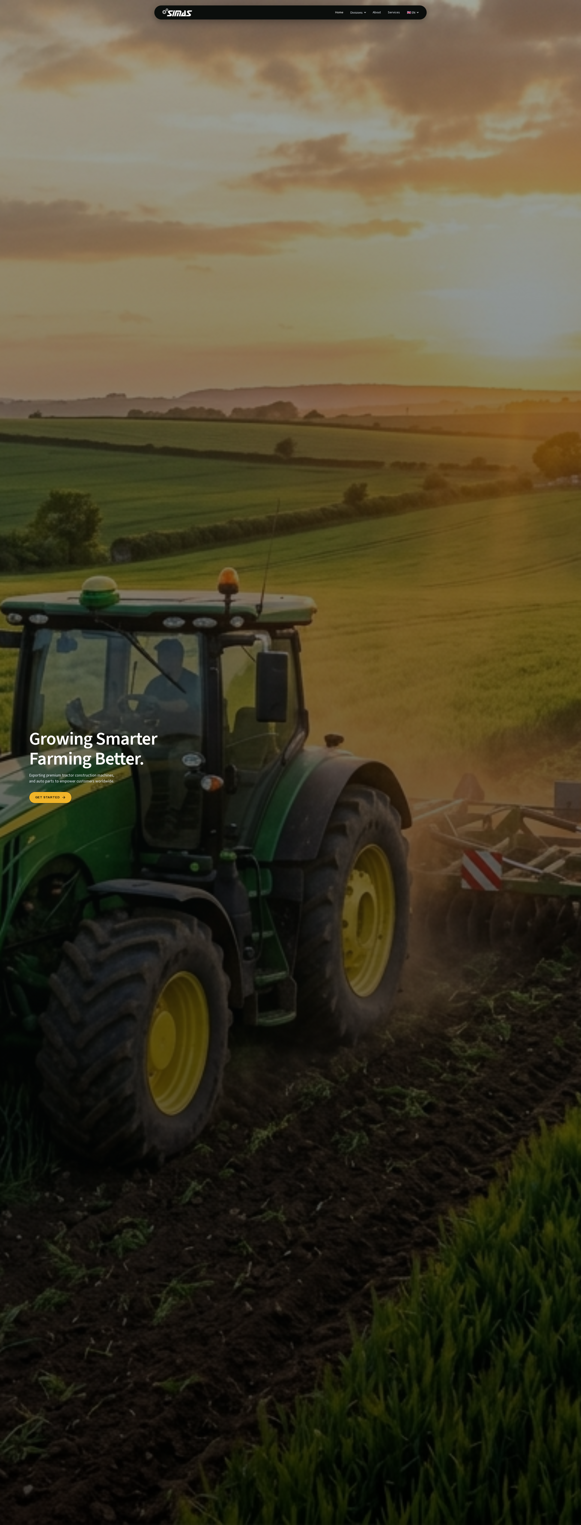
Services (394, 12)
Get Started (47, 797)
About (377, 12)
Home (339, 12)
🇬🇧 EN (411, 12)
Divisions (356, 12)
